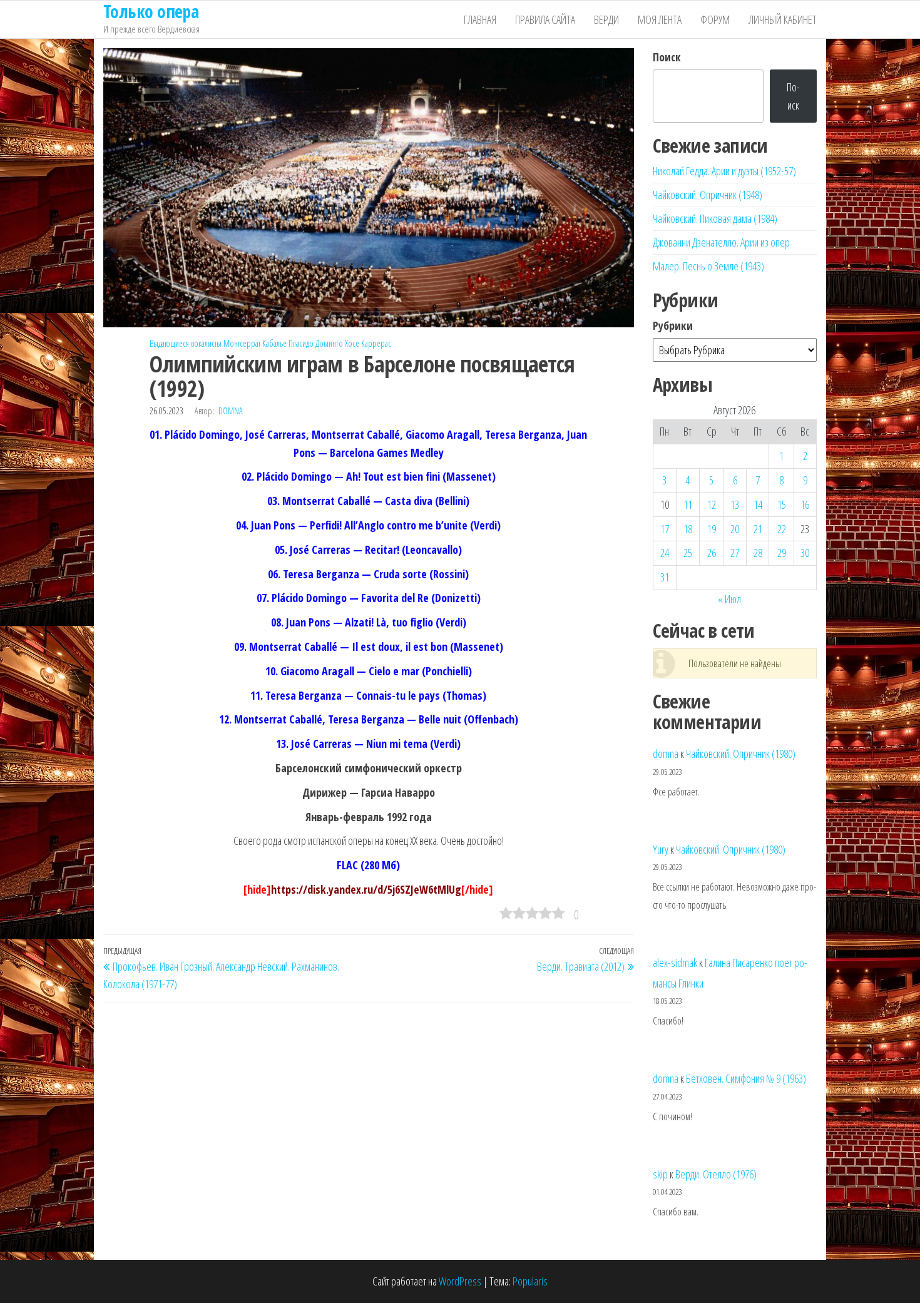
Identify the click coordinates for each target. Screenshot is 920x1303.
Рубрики (673, 325)
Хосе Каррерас (368, 343)
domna (230, 411)
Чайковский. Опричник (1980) (740, 753)
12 (711, 504)
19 (711, 528)
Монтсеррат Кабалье (255, 343)
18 (687, 528)
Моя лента (660, 19)
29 (781, 552)
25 (687, 552)
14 (758, 504)
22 (781, 528)
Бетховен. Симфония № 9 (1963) (746, 1078)
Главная (480, 19)
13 (734, 504)
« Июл (729, 598)
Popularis (530, 1281)
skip (660, 1174)
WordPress (460, 1281)
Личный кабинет (783, 19)
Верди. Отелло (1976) (716, 1174)
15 (781, 504)
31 (664, 577)
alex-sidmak (675, 962)
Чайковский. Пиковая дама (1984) (715, 218)
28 (758, 552)
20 (734, 528)
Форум (715, 19)
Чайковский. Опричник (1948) (707, 194)
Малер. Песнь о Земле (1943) (708, 265)
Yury (660, 849)
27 (734, 552)
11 (687, 504)
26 (711, 552)
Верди (606, 19)
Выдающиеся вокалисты (186, 343)
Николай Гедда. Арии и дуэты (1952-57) (724, 170)
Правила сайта (545, 19)
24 (664, 552)
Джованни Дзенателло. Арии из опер (721, 242)
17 (664, 528)
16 (804, 504)
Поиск (667, 56)
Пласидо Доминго (316, 343)
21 (758, 528)
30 (804, 552)
